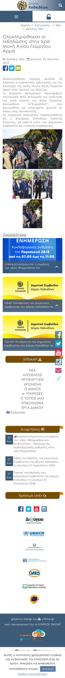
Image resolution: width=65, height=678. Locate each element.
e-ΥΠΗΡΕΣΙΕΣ (32, 394)
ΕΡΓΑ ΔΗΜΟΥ (32, 408)
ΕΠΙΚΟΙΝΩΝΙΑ (32, 403)
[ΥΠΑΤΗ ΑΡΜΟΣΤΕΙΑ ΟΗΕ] (34, 533)
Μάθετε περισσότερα (32, 673)
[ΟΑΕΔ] (34, 573)
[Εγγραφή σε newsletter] (58, 370)
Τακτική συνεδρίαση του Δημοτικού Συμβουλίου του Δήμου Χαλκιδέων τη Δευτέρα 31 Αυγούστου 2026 (36, 478)
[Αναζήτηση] (60, 5)
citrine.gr (48, 618)
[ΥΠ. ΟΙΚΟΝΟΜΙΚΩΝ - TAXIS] (34, 560)
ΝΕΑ (32, 370)
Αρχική (25, 25)
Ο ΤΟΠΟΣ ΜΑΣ (32, 398)
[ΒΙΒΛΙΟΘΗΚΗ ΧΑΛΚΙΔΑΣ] (34, 586)
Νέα (58, 25)
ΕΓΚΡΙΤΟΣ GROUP (49, 624)
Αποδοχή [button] (48, 668)
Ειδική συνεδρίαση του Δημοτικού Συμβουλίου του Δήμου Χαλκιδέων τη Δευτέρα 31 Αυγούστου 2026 (36, 462)
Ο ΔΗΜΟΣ (32, 389)
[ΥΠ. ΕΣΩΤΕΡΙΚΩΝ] (34, 547)
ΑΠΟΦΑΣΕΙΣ (32, 375)
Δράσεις (31, 28)
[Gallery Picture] (23, 197)
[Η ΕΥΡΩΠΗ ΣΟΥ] (34, 599)
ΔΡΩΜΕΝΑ (32, 384)
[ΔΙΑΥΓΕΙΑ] (34, 520)
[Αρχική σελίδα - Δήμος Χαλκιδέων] (32, 4)
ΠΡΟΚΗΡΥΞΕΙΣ (32, 379)
